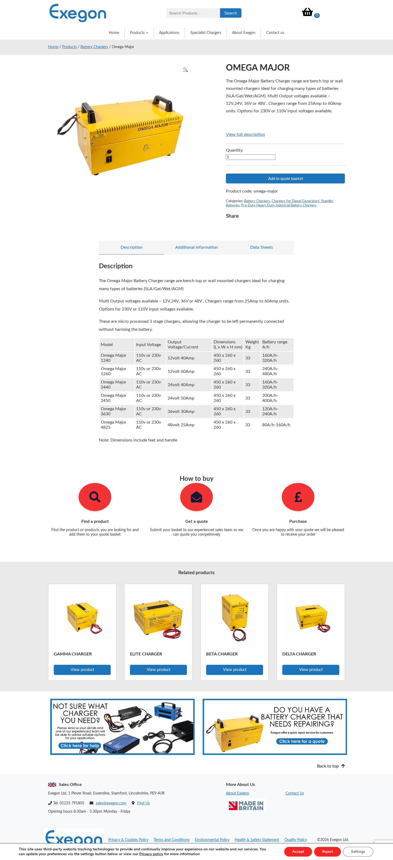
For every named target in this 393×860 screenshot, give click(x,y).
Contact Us (295, 793)
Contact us (275, 33)
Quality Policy (295, 840)
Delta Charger (299, 654)
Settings (358, 851)
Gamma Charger (73, 654)
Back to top (328, 766)
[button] (185, 69)
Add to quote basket (285, 178)
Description (131, 247)
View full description (245, 134)
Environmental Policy (212, 840)
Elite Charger (146, 654)
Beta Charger (222, 654)
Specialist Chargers (205, 33)
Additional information (196, 247)
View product (82, 670)
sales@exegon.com (111, 803)
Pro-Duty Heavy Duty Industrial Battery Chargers (279, 205)
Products (137, 33)
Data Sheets (261, 247)
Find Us (143, 803)
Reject (327, 851)
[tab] (131, 248)
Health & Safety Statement (257, 840)
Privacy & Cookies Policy (128, 840)
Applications (169, 33)
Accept (298, 851)
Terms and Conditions (172, 840)
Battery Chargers (94, 47)
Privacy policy (151, 854)
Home (114, 33)
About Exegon (243, 33)
